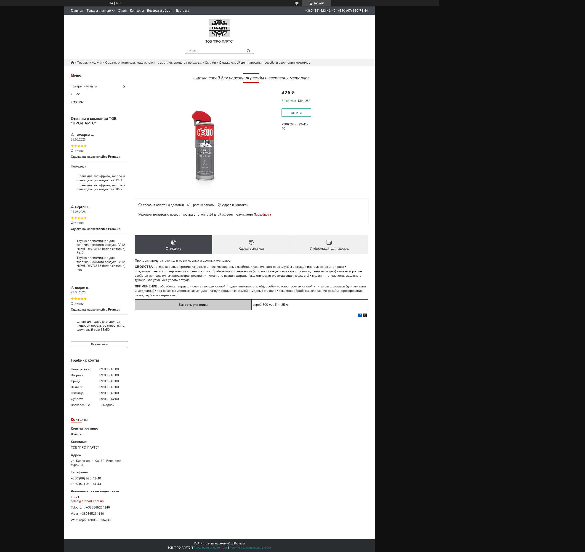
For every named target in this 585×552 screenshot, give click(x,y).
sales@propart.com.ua (87, 501)
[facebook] (360, 316)
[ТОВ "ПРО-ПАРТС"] (219, 28)
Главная (77, 10)
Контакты (137, 10)
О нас (122, 10)
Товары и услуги (99, 10)
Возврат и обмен (159, 10)
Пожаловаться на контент (210, 547)
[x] (365, 316)
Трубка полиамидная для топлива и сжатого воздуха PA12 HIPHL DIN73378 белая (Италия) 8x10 (101, 247)
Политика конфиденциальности (250, 547)
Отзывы (77, 102)
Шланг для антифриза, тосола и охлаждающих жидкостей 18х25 (101, 187)
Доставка (182, 10)
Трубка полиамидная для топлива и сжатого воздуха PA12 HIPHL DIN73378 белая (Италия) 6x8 (101, 264)
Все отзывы (99, 344)
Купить (296, 112)
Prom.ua (239, 543)
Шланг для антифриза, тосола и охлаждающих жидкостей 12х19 (101, 178)
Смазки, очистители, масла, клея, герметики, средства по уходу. (153, 62)
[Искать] (248, 51)
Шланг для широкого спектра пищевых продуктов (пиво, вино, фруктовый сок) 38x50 (101, 325)
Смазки (210, 62)
